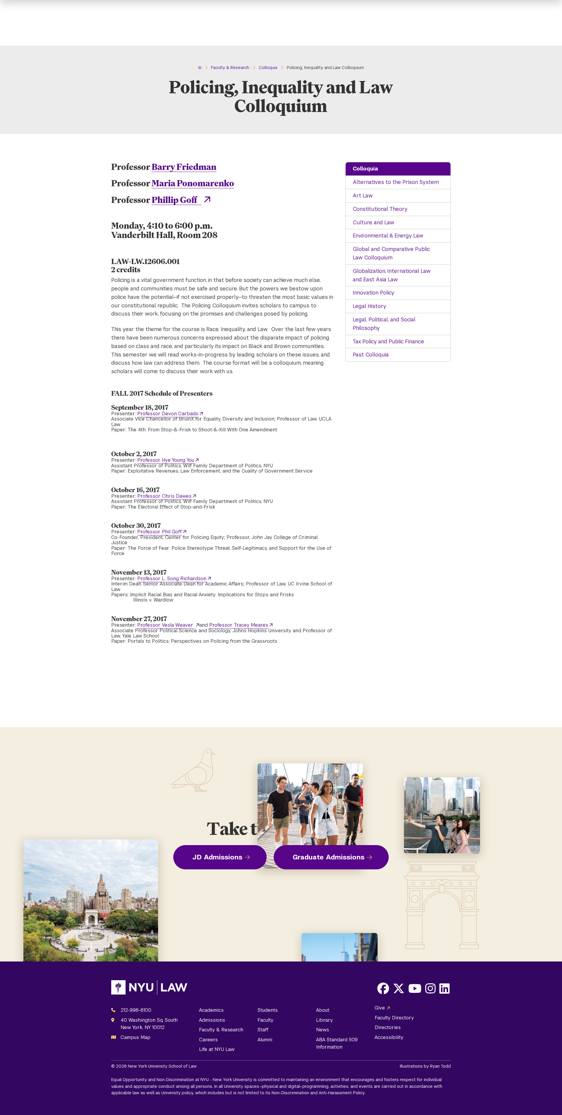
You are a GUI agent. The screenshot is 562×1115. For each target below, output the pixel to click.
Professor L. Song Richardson (171, 578)
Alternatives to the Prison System (396, 182)
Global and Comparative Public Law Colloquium (391, 253)
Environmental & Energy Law (388, 235)
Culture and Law (373, 222)
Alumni (265, 1040)
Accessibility (389, 1037)
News (322, 1030)
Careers (208, 1040)
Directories (388, 1027)
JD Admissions (217, 857)
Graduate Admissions (328, 857)
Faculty (265, 1020)
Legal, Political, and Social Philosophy (384, 323)
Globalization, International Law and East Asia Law (392, 275)
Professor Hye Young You (165, 460)
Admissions (212, 1020)
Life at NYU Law (216, 1049)
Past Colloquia (371, 354)
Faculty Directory (394, 1018)
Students (268, 1010)
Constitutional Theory (380, 209)
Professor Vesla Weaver (166, 625)
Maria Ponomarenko (193, 183)
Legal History (369, 306)
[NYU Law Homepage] (149, 988)
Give (380, 1008)
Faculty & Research (221, 1030)
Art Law (363, 195)
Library (324, 1020)
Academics (211, 1010)
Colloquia (365, 168)
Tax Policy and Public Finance (388, 341)
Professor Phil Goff (159, 532)
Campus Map (135, 1037)
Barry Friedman (184, 166)
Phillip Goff (176, 199)
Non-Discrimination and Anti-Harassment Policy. (318, 1092)
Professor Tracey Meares (238, 625)
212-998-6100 (136, 1010)
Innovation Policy (373, 292)
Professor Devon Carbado (167, 414)
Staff (263, 1030)
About (322, 1010)
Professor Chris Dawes (164, 496)
